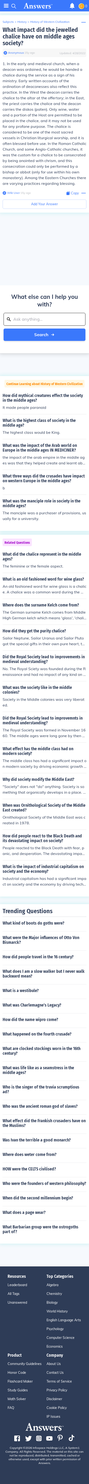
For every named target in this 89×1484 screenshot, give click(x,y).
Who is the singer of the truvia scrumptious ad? (41, 1089)
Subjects (8, 22)
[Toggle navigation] (6, 6)
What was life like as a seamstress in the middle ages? (38, 1070)
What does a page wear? (24, 1212)
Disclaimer (54, 1399)
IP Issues (53, 1416)
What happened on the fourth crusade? (37, 1034)
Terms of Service (59, 1381)
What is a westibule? (21, 990)
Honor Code (17, 1372)
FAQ (11, 1408)
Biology (52, 1302)
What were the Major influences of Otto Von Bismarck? (41, 940)
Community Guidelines (25, 1364)
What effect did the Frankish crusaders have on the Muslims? (44, 1123)
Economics (55, 1346)
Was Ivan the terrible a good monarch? (37, 1140)
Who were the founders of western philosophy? (44, 1183)
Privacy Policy (57, 1390)
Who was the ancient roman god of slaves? (40, 1106)
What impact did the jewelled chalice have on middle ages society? (40, 36)
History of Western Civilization (50, 22)
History (22, 22)
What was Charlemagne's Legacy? (32, 1005)
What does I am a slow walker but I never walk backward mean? (43, 974)
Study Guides (18, 1390)
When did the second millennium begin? (38, 1198)
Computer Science (61, 1338)
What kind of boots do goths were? (33, 923)
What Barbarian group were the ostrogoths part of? (40, 1229)
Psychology (55, 1329)
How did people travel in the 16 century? (38, 956)
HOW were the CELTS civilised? (29, 1169)
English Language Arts (64, 1320)
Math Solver (17, 1399)
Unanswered (17, 1302)
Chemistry (54, 1294)
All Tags (13, 1294)
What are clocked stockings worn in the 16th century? (41, 1051)
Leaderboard (17, 1285)
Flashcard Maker (20, 1381)
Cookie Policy (57, 1408)
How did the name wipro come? (30, 1019)
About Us (54, 1364)
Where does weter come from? (29, 1154)
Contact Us (55, 1372)
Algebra (52, 1285)
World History (57, 1311)
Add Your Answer (44, 204)
